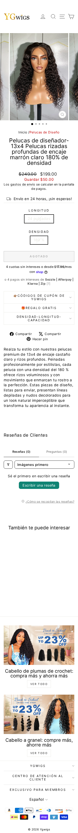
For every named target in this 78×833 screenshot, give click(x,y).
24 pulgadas (39, 218)
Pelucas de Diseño (44, 132)
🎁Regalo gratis (39, 308)
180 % (39, 240)
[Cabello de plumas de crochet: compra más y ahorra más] (39, 645)
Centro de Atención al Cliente (37, 777)
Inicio (22, 132)
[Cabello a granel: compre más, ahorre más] (39, 714)
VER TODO (39, 684)
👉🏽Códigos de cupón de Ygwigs (39, 297)
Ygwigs (38, 766)
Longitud (39, 210)
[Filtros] (8, 465)
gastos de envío (22, 184)
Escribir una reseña (39, 485)
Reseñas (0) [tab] (21, 451)
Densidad (39, 231)
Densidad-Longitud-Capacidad (39, 318)
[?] (48, 283)
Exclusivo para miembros (38, 789)
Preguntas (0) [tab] (56, 451)
